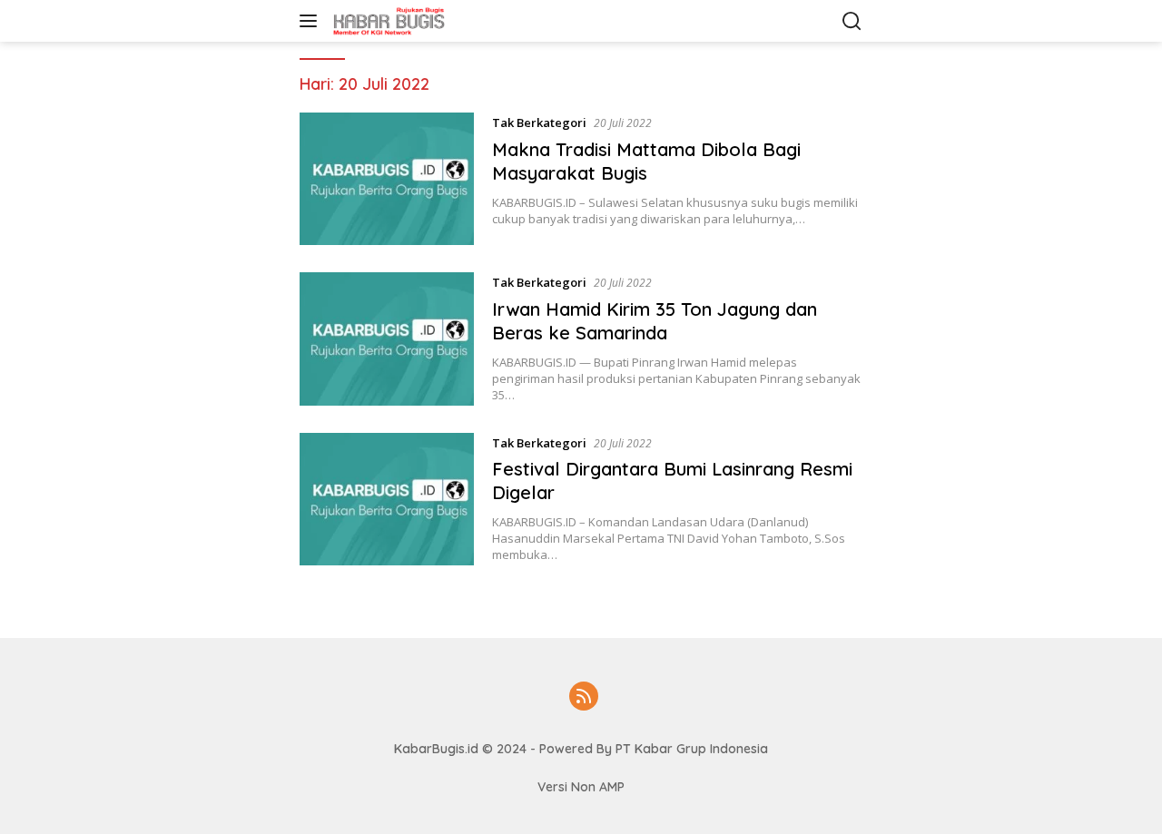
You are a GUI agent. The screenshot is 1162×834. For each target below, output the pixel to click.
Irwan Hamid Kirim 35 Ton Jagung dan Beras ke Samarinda (654, 321)
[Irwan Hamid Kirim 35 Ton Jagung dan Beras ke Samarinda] (387, 338)
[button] (312, 20)
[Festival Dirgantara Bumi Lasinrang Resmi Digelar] (387, 499)
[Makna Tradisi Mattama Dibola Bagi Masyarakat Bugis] (387, 179)
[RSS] (583, 697)
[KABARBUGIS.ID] (422, 20)
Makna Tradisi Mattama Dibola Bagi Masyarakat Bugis (646, 161)
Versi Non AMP (581, 787)
